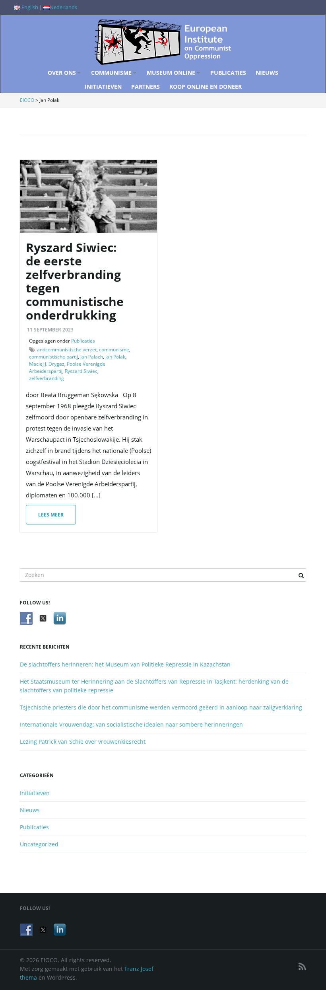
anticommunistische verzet (67, 349)
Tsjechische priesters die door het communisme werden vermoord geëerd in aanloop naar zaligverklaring (161, 707)
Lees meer (51, 514)
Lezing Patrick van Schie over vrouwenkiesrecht (83, 741)
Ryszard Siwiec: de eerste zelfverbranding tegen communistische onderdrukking (75, 281)
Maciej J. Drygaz (46, 364)
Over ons (63, 72)
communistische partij (53, 356)
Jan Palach (91, 356)
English (29, 7)
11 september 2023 (50, 329)
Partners (145, 86)
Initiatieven (103, 86)
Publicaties (228, 72)
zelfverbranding (46, 378)
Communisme (112, 72)
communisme (114, 349)
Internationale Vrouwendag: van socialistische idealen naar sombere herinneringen (131, 724)
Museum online (172, 72)
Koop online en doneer (205, 86)
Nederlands (63, 7)
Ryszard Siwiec (81, 371)
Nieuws (267, 72)
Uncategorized (39, 844)
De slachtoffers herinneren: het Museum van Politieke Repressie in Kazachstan (125, 664)
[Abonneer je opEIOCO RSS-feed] (302, 966)
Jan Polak (115, 356)
